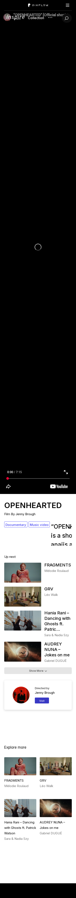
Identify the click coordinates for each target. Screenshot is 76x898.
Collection (36, 18)
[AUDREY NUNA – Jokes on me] (22, 660)
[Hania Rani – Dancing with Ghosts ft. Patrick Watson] (22, 629)
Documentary (15, 525)
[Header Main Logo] (38, 5)
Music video (39, 525)
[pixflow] (16, 19)
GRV (48, 588)
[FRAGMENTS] (22, 581)
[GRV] (22, 605)
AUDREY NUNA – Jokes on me (57, 649)
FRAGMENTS (57, 565)
